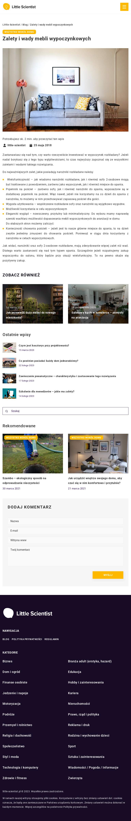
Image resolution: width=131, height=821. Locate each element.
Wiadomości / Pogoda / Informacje (93, 767)
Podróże (9, 714)
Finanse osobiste (15, 682)
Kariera (73, 693)
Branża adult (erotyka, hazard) (90, 661)
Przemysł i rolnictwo (17, 725)
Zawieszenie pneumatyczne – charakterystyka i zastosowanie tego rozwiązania (67, 376)
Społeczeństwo (14, 746)
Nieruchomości (79, 703)
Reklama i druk (79, 725)
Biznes (7, 661)
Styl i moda (11, 757)
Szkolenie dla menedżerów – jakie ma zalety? (46, 391)
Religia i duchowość (17, 735)
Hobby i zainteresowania (86, 682)
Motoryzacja (12, 703)
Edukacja (74, 672)
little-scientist (16, 145)
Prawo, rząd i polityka (83, 714)
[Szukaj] (7, 411)
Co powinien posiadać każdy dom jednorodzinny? (48, 360)
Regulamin (52, 639)
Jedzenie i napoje (15, 693)
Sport (72, 746)
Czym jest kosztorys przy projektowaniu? (44, 345)
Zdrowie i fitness (15, 778)
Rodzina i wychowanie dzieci (89, 735)
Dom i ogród (11, 672)
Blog (6, 639)
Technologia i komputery (20, 767)
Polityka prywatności (27, 639)
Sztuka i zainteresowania (86, 757)
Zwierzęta (75, 778)
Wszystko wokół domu (19, 32)
